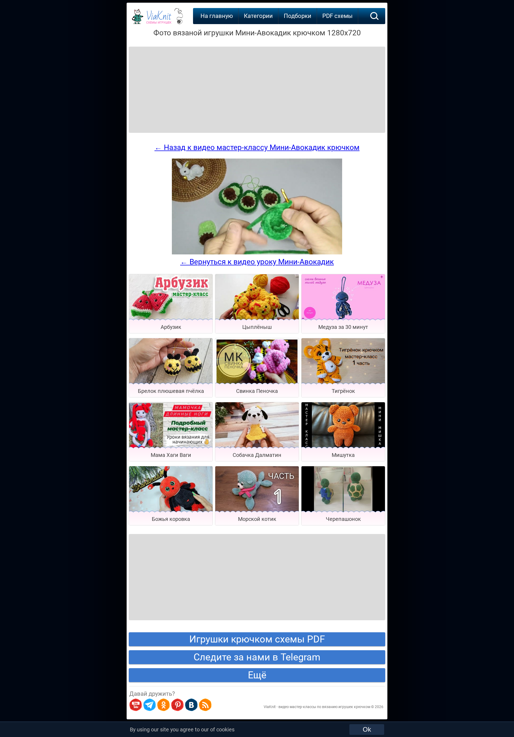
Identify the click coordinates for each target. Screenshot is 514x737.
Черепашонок (343, 519)
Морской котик (257, 519)
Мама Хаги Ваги (171, 455)
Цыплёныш (257, 327)
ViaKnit (158, 18)
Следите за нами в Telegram (257, 657)
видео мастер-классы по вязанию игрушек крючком (324, 707)
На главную (217, 16)
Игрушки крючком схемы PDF (257, 639)
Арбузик (171, 327)
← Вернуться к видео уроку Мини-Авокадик (257, 261)
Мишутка (343, 455)
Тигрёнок (343, 391)
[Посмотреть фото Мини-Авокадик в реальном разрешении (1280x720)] (257, 253)
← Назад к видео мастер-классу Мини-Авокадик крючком (257, 147)
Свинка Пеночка (257, 391)
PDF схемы (337, 16)
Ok (367, 729)
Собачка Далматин (257, 455)
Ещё (257, 675)
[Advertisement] (172, 83)
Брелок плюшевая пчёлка (171, 391)
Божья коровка (171, 519)
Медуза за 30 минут (343, 327)
